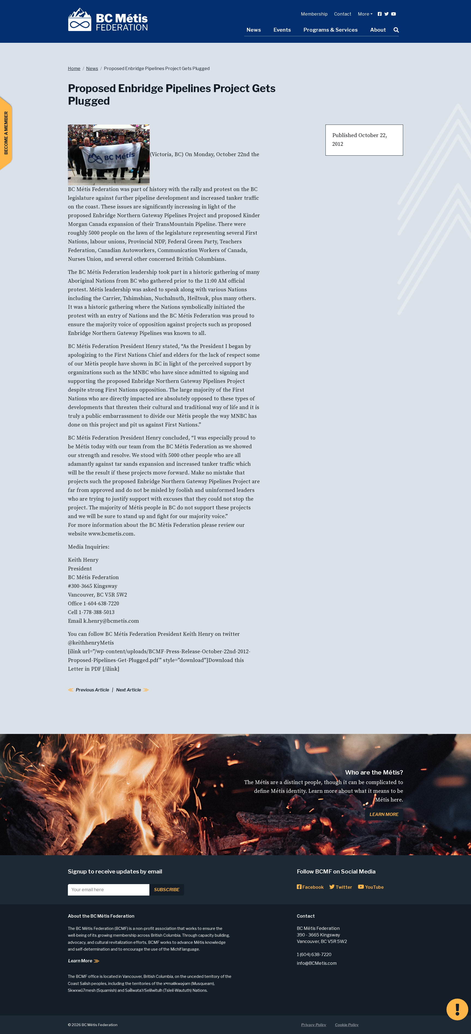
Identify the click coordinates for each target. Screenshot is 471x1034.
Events (282, 29)
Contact (342, 14)
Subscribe (166, 889)
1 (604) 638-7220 (314, 954)
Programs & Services (330, 29)
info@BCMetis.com (317, 963)
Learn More (384, 814)
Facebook (313, 887)
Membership (314, 14)
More (363, 14)
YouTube (374, 887)
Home (74, 68)
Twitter (343, 887)
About (378, 29)
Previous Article (92, 690)
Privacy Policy (313, 1025)
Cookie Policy (347, 1025)
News (253, 29)
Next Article (128, 690)
